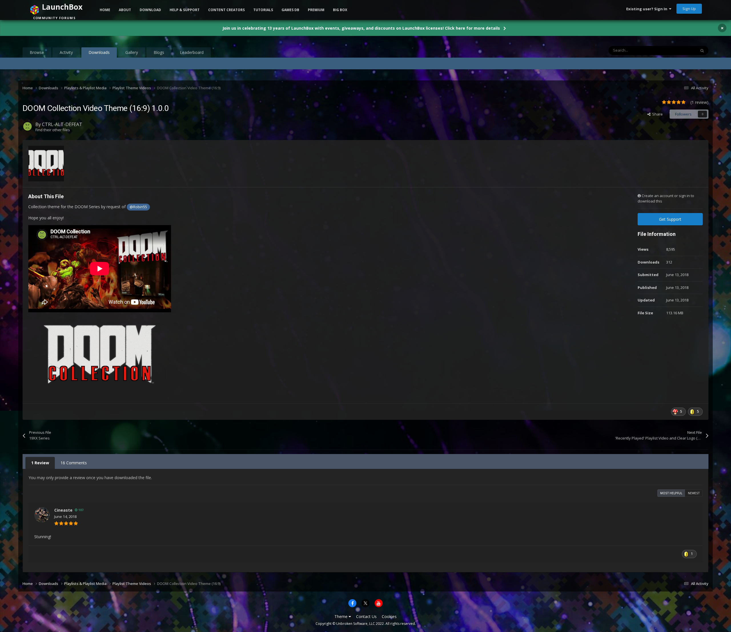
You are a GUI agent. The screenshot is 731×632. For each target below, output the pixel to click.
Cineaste (63, 510)
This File (681, 50)
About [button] (125, 9)
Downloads (99, 52)
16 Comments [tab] (74, 462)
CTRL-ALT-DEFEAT (62, 124)
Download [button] (150, 9)
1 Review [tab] (40, 462)
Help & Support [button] (185, 9)
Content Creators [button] (226, 9)
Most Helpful (671, 493)
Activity (66, 52)
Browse (37, 52)
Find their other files (52, 129)
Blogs (159, 52)
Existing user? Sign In (647, 8)
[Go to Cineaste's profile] (42, 514)
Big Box (340, 9)
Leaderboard (192, 52)
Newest (694, 493)
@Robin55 (138, 206)
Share (656, 114)
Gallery (131, 52)
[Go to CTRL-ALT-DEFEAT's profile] (27, 126)
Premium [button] (316, 9)
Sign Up (689, 8)
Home (105, 9)
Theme (341, 616)
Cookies (389, 616)
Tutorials (263, 9)
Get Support (670, 219)
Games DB (290, 9)
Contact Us (366, 616)
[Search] (702, 50)
